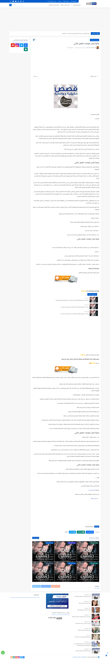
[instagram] (18, 1)
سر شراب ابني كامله (84, 33)
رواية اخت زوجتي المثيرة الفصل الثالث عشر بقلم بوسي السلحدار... (74, 314)
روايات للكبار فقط (94, 40)
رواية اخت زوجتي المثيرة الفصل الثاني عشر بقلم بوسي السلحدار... (66, 578)
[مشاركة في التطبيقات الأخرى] (66, 532)
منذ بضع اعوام (86, 594)
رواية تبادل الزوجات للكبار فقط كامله (82, 596)
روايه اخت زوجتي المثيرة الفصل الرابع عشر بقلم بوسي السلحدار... (74, 307)
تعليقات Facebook (46, 586)
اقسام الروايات (76, 5)
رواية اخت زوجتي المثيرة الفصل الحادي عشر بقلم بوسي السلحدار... (43, 578)
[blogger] (11, 657)
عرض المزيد (35, 538)
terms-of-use (66, 1)
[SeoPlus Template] (99, 657)
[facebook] (23, 1)
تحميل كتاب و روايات (65, 5)
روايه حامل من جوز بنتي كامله (84, 610)
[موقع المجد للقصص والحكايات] (91, 3)
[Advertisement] (55, 19)
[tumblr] (11, 1)
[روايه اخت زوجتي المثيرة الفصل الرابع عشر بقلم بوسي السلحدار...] (94, 306)
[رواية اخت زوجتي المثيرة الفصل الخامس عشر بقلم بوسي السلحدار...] (94, 299)
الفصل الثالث (94, 498)
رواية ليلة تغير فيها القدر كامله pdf (83, 637)
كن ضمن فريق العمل (51, 1)
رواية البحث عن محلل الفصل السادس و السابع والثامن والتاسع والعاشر (82, 644)
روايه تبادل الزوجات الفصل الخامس (83, 651)
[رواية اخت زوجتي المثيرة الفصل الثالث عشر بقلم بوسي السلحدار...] (94, 313)
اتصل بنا (59, 1)
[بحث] (10, 5)
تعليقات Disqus (36, 586)
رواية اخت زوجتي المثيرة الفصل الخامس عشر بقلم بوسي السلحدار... (72, 300)
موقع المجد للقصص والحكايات (79, 657)
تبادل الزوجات (92, 490)
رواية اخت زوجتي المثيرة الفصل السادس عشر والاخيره (89, 557)
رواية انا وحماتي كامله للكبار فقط (83, 623)
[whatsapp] (13, 1)
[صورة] (96, 596)
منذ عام (86, 298)
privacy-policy (74, 1)
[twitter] (21, 1)
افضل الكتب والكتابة (54, 5)
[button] (90, 532)
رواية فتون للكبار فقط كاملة (84, 630)
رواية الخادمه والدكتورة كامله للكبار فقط (81, 617)
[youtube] (16, 1)
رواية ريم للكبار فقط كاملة (85, 603)
